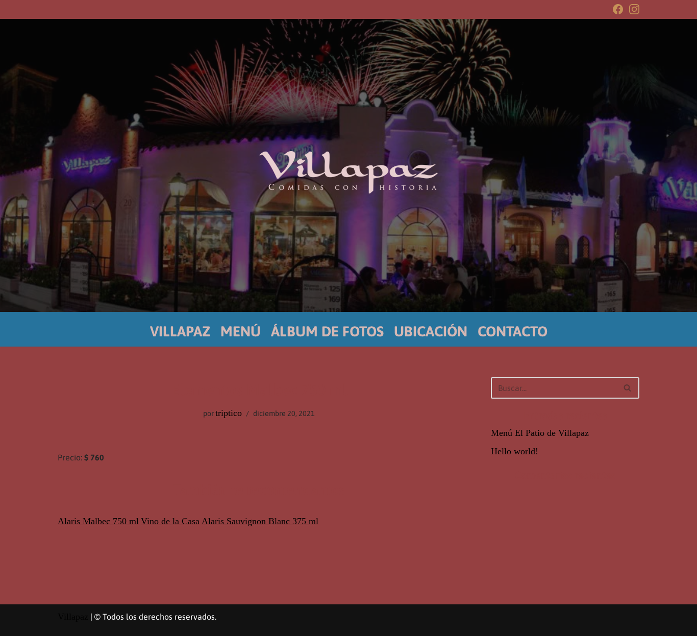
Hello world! (514, 451)
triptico (228, 413)
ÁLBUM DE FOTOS (327, 331)
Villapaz (73, 616)
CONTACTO (512, 331)
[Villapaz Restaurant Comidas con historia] (348, 172)
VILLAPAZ (180, 331)
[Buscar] (627, 388)
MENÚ (240, 331)
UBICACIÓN (430, 331)
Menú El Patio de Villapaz (540, 433)
